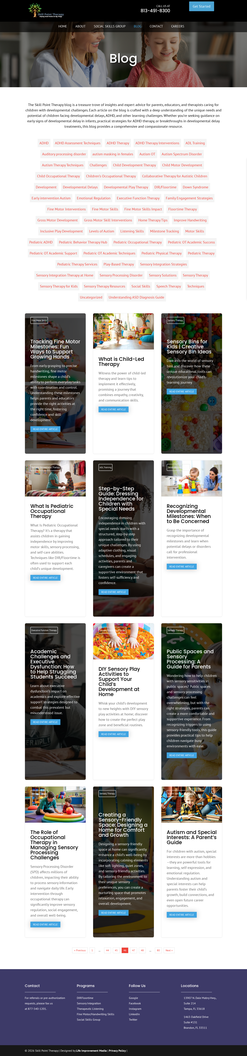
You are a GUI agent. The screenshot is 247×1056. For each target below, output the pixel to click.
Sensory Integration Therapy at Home (64, 275)
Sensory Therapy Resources (104, 286)
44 (107, 950)
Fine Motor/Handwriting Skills (95, 1014)
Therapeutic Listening (90, 1008)
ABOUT (80, 26)
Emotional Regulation (93, 198)
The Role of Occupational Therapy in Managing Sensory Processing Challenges (55, 862)
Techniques (195, 286)
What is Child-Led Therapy (123, 383)
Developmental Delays (80, 187)
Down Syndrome (195, 187)
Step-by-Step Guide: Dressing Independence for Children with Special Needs (123, 541)
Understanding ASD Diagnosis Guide (136, 297)
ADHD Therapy (118, 143)
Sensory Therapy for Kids (59, 286)
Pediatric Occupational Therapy (138, 242)
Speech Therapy (168, 286)
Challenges (98, 165)
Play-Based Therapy (119, 264)
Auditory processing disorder (64, 154)
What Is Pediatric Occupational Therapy (55, 538)
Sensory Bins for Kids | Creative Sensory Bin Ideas (191, 368)
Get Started (201, 6)
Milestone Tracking (164, 231)
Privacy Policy (117, 1050)
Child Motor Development (182, 165)
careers (177, 26)
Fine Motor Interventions (66, 209)
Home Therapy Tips (152, 220)
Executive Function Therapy (138, 198)
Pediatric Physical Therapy (162, 253)
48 (142, 950)
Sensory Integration (89, 1003)
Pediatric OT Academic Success (191, 242)
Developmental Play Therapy (126, 187)
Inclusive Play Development (61, 231)
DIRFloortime (85, 998)
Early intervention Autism (51, 198)
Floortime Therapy (182, 209)
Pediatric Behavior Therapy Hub (83, 242)
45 (116, 950)
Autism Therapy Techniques (62, 165)
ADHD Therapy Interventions (157, 143)
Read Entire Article (45, 429)
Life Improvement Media (91, 1050)
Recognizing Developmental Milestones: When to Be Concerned (191, 538)
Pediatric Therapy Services (77, 264)
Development (46, 187)
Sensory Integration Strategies (163, 264)
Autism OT (147, 154)
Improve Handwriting (190, 220)
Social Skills (140, 286)
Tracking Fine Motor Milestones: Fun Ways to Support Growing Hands (55, 386)
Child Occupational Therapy (58, 176)
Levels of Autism (101, 231)
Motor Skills (194, 231)
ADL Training (195, 143)
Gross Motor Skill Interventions (108, 220)
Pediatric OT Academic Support (53, 253)
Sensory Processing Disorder (121, 275)
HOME (62, 26)
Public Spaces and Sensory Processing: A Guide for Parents (191, 704)
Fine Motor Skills (105, 209)
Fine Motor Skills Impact (143, 209)
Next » (169, 950)
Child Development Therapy (134, 165)
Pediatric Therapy (201, 253)
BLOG (137, 26)
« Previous (80, 950)
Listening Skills (132, 231)
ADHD (44, 143)
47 (133, 950)
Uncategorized (91, 297)
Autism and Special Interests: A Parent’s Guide (191, 862)
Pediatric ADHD (41, 242)
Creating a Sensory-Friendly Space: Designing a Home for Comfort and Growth (123, 865)
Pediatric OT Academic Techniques (109, 253)
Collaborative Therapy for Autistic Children (174, 176)
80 (158, 950)
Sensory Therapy (195, 275)
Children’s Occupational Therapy (111, 176)
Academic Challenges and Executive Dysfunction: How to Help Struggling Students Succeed (55, 688)
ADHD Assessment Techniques (77, 143)
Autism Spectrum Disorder (182, 154)
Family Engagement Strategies (189, 198)
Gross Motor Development (57, 220)
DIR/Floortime (165, 187)
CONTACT (156, 26)
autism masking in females (112, 154)
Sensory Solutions (162, 275)
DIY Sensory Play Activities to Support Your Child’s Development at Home (123, 701)
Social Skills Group (109, 26)
